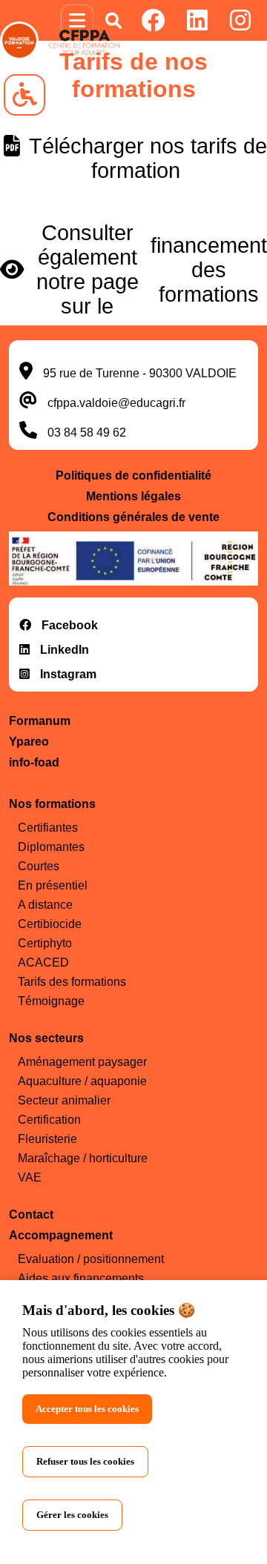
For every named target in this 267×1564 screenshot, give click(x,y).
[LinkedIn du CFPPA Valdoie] (197, 20)
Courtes (38, 866)
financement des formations (209, 269)
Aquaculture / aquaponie (82, 1081)
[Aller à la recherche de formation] (113, 20)
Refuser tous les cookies (85, 1461)
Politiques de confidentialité (133, 475)
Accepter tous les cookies (87, 1408)
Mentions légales (133, 496)
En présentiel (53, 885)
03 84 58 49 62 (86, 432)
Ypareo (29, 741)
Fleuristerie (47, 1139)
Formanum (39, 721)
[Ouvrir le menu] (77, 20)
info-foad (34, 762)
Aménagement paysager (82, 1062)
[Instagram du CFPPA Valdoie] (240, 20)
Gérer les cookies (72, 1514)
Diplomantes (51, 847)
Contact (31, 1214)
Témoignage (51, 1001)
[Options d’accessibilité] (24, 95)
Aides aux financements (81, 1278)
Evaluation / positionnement (91, 1259)
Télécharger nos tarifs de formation (145, 158)
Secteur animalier (64, 1100)
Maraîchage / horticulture (83, 1158)
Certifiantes (48, 827)
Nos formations (52, 804)
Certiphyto (45, 943)
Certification (49, 1119)
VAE (30, 1177)
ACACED (43, 962)
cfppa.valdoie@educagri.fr (116, 403)
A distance (45, 904)
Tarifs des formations (72, 981)
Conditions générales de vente (133, 517)
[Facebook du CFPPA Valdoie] (153, 20)
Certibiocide (50, 924)
